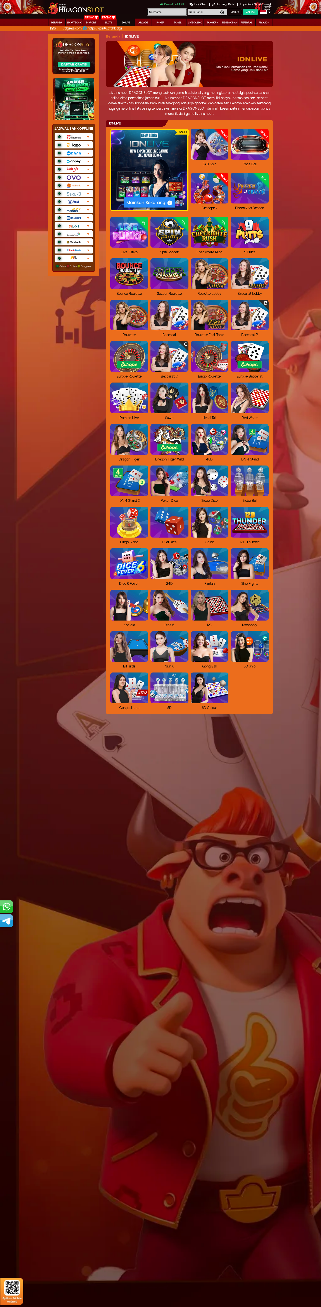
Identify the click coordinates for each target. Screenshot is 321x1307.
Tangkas (212, 22)
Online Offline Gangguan (75, 266)
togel (178, 22)
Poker (160, 22)
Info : (53, 28)
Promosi (264, 22)
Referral (247, 22)
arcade (143, 22)
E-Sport (91, 22)
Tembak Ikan (230, 22)
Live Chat (200, 4)
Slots (108, 22)
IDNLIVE (126, 22)
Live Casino (195, 22)
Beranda (56, 22)
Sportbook (74, 22)
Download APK (174, 4)
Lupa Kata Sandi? (252, 4)
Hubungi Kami (225, 4)
